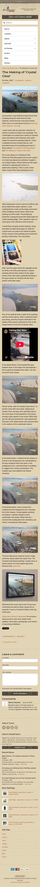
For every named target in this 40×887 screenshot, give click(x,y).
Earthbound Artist (12, 68)
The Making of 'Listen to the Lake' (18, 150)
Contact (7, 34)
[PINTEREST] (16, 727)
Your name (5, 658)
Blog (6, 58)
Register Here (20, 747)
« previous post (8, 636)
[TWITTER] (4, 727)
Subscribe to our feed (10, 642)
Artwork (7, 44)
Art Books (8, 48)
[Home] (20, 10)
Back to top (20, 876)
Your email (5, 665)
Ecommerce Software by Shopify (20, 882)
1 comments (19, 80)
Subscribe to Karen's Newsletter (14, 616)
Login (20, 1)
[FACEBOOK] (8, 727)
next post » (21, 636)
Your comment (6, 672)
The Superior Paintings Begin (24, 148)
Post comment (20, 694)
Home (6, 29)
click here (16, 566)
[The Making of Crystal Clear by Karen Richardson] (20, 111)
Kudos (7, 53)
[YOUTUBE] (12, 727)
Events (7, 63)
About (6, 39)
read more (24, 764)
